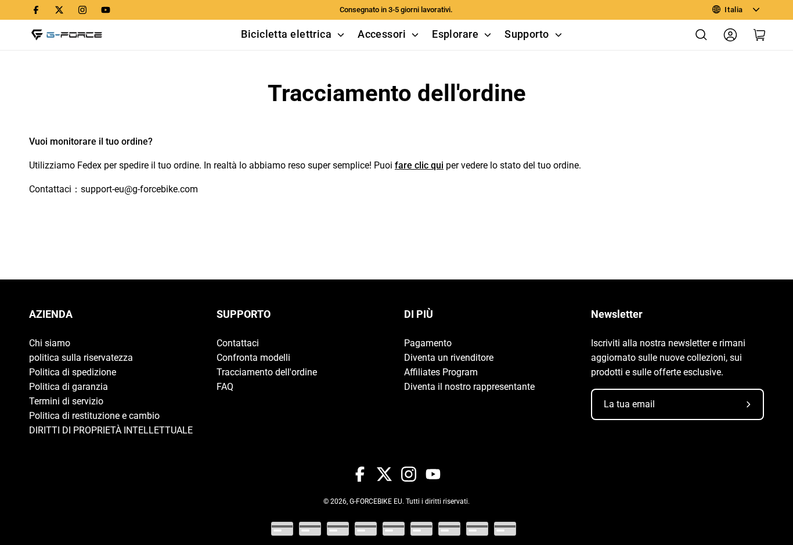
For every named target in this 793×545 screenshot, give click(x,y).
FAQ (225, 386)
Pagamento (428, 343)
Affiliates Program (441, 372)
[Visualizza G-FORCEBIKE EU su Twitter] (59, 10)
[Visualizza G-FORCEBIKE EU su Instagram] (82, 10)
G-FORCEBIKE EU (375, 501)
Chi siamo (49, 343)
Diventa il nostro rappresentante (469, 386)
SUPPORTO (244, 314)
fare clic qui (419, 165)
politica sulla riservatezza (81, 357)
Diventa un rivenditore (448, 357)
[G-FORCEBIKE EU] (66, 34)
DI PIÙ (418, 314)
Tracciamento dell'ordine (267, 372)
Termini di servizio (66, 401)
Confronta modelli (253, 357)
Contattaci (238, 343)
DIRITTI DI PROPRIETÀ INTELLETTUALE (111, 430)
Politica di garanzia (68, 386)
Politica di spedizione (72, 372)
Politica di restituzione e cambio (94, 415)
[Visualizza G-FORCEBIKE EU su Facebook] (36, 10)
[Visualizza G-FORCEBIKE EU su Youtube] (106, 10)
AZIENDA (51, 314)
